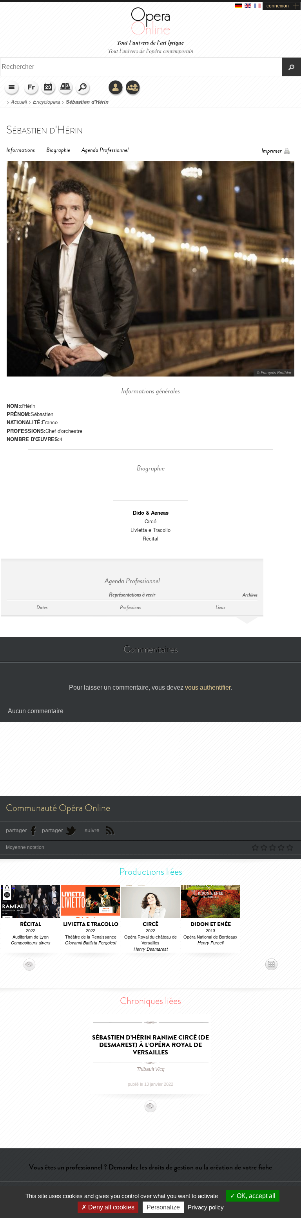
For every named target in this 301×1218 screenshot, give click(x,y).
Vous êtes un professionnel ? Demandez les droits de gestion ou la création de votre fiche (150, 1167)
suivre (92, 830)
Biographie (58, 150)
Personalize (163, 1207)
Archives (250, 595)
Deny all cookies (110, 1207)
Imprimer (271, 151)
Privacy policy (206, 1207)
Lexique (66, 88)
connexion (278, 6)
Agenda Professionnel (105, 150)
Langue (31, 88)
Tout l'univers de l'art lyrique (150, 43)
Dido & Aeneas (151, 512)
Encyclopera (46, 101)
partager (16, 830)
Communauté (133, 88)
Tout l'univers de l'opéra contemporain (150, 50)
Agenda (48, 88)
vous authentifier (207, 687)
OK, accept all (255, 1196)
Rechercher (83, 88)
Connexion (116, 88)
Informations (20, 150)
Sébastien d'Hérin (87, 101)
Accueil (19, 101)
